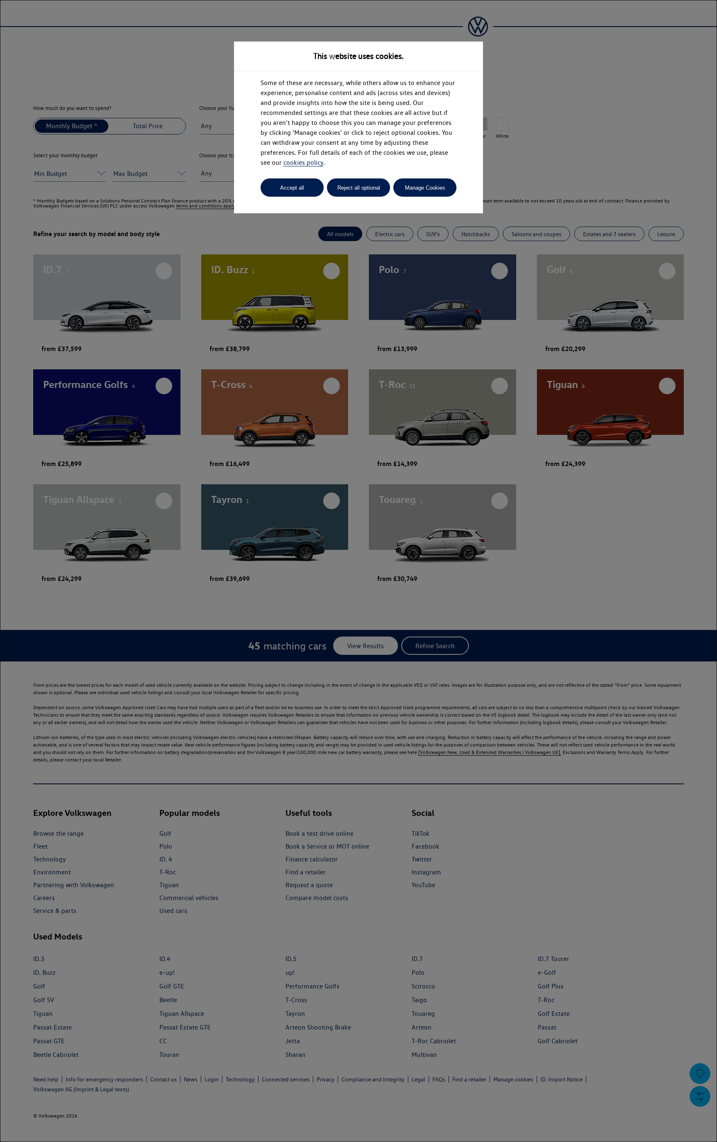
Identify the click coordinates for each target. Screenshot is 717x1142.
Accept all (292, 188)
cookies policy (303, 162)
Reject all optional (358, 188)
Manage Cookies (425, 188)
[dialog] (358, 571)
